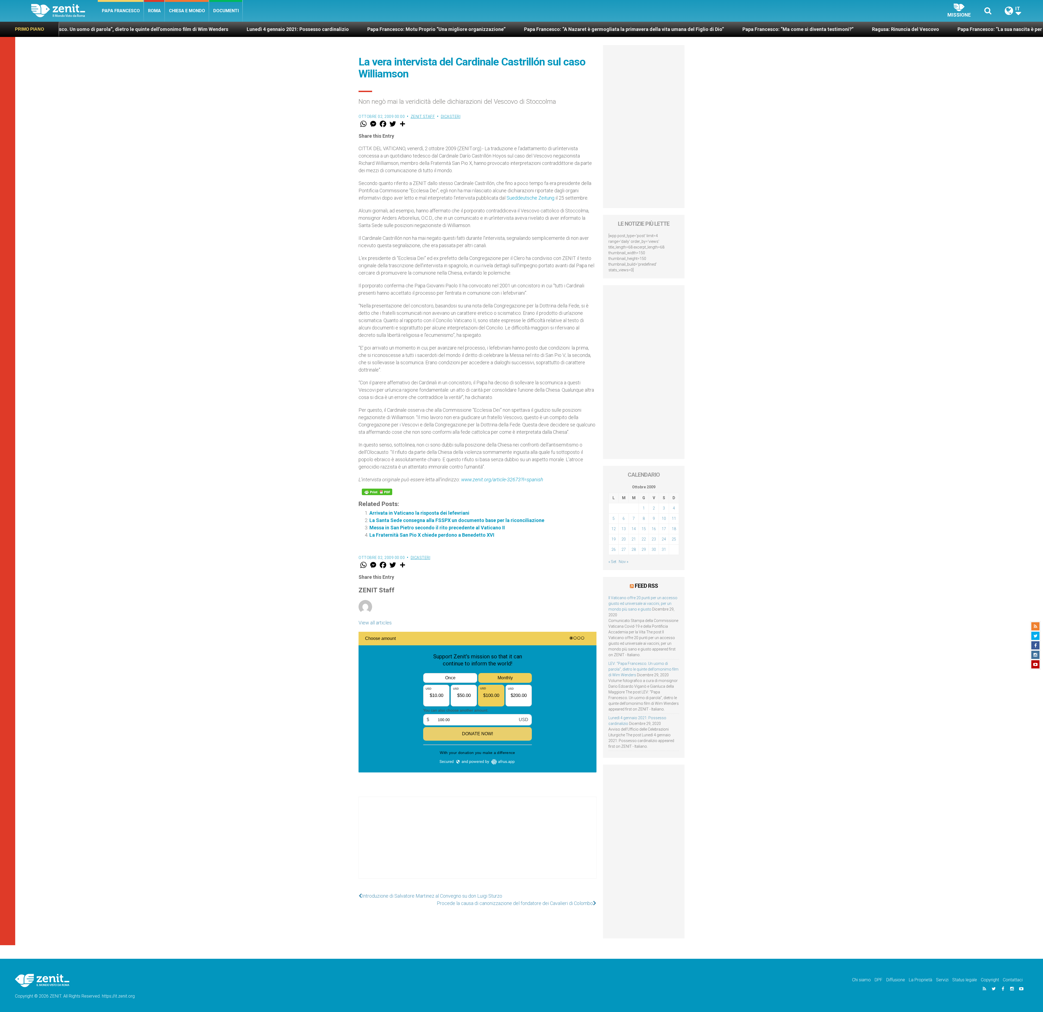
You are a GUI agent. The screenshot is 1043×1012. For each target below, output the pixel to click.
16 (654, 529)
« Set (612, 562)
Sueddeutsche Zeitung (530, 198)
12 (613, 529)
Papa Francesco (121, 10)
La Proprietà (920, 979)
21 (634, 539)
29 (644, 549)
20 (623, 539)
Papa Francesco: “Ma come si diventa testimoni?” (694, 29)
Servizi (942, 979)
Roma (154, 10)
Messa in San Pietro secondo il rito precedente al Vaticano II (437, 527)
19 (613, 539)
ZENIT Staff (423, 116)
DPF (878, 979)
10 (664, 518)
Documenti (226, 10)
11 (674, 518)
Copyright (990, 979)
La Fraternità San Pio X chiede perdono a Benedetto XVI (431, 535)
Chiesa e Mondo (187, 10)
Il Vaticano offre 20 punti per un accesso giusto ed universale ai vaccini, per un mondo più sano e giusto (642, 603)
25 (674, 539)
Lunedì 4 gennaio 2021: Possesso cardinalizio (194, 29)
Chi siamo (861, 979)
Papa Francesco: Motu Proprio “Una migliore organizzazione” (333, 29)
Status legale (964, 979)
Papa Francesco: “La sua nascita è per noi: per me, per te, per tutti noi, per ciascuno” (948, 29)
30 (654, 549)
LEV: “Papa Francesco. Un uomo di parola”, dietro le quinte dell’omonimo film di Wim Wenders (643, 669)
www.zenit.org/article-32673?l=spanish (502, 479)
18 (674, 529)
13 (623, 529)
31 (664, 549)
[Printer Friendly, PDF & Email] (377, 492)
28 (634, 549)
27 (623, 549)
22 (644, 539)
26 (613, 549)
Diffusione (895, 979)
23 (654, 539)
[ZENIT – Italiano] (64, 11)
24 (664, 539)
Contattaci (1013, 979)
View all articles (375, 623)
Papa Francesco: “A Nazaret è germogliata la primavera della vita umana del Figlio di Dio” (521, 29)
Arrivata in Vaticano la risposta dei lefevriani (419, 513)
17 (664, 529)
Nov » (623, 562)
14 (634, 529)
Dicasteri (451, 116)
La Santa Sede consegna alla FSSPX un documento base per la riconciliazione (456, 520)
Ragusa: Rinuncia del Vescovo (802, 29)
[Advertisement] (477, 843)
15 (644, 529)
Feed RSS (646, 586)
